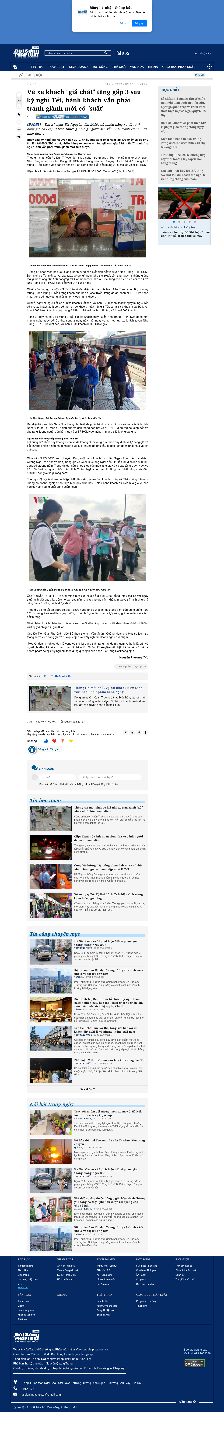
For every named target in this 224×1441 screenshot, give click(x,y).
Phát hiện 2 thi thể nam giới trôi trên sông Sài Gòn (109, 1060)
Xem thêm (86, 1089)
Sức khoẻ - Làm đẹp (146, 1265)
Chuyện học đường (146, 1301)
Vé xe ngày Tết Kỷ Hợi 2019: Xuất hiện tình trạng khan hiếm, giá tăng (108, 896)
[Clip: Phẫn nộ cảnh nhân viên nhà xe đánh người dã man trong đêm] (51, 847)
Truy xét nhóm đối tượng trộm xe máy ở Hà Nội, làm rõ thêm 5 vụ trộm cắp (108, 1113)
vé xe (51, 721)
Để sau (123, 23)
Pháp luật (56, 66)
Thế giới (119, 66)
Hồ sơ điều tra (64, 1279)
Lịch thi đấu (102, 1301)
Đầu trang (186, 1401)
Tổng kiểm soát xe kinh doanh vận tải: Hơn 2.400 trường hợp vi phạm (185, 234)
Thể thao (22, 1319)
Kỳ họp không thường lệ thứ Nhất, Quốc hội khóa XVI (170, 75)
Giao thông (23, 1275)
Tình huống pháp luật (68, 1270)
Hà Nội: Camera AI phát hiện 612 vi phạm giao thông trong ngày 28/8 (106, 943)
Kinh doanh (79, 66)
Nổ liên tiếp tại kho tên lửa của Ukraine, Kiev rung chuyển (109, 1142)
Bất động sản (103, 1284)
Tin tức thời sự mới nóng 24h (180, 227)
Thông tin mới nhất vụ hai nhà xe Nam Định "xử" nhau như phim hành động (108, 690)
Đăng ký (139, 23)
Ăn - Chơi (141, 1275)
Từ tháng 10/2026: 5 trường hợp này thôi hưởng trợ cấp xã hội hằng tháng (183, 159)
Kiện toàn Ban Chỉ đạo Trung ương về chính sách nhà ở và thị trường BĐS (108, 972)
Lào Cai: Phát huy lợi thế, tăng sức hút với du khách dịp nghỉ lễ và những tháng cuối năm (105, 1029)
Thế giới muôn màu (185, 1279)
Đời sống (100, 66)
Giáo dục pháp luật (178, 66)
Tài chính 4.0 (103, 1270)
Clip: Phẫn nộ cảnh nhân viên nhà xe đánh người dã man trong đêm (108, 838)
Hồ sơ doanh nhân (106, 1279)
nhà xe (40, 721)
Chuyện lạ (141, 1279)
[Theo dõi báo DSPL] (62, 117)
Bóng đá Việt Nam (106, 1310)
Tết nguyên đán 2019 (71, 721)
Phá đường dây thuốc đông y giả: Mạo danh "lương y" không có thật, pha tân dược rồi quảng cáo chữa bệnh (110, 1202)
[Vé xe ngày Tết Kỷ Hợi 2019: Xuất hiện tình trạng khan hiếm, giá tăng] (51, 905)
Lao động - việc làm (28, 1279)
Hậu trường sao (26, 1310)
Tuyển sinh (141, 1305)
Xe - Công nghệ (104, 1275)
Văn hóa (137, 66)
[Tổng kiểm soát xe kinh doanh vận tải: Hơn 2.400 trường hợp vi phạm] (184, 203)
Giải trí (21, 1305)
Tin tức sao (23, 1301)
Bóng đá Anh (103, 1314)
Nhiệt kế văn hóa (26, 1314)
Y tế (20, 1284)
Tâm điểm (23, 1270)
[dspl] (15, 67)
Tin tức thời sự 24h (57, 676)
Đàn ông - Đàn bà (145, 1284)
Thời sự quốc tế (184, 1265)
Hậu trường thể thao (107, 1305)
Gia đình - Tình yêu (146, 1270)
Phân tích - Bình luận (186, 1270)
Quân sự (180, 1275)
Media (153, 66)
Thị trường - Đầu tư (107, 1265)
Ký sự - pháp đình (66, 1275)
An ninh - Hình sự (66, 1265)
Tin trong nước (25, 1265)
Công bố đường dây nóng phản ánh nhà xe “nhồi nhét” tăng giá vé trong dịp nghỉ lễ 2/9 (108, 867)
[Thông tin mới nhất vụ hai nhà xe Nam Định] (50, 698)
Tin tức (37, 66)
